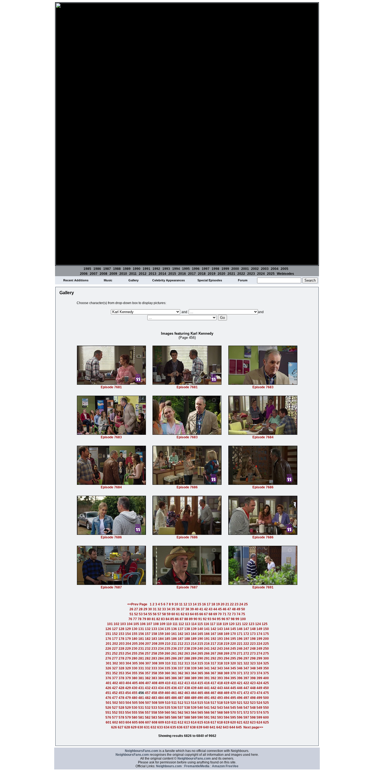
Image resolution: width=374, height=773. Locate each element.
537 (180, 708)
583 (154, 717)
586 (174, 717)
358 (154, 673)
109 (162, 624)
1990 (136, 269)
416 (207, 683)
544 (226, 708)
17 (209, 604)
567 (213, 712)
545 (233, 708)
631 (147, 727)
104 (130, 624)
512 (180, 703)
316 (207, 663)
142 (213, 629)
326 (108, 668)
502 (115, 703)
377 (115, 678)
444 (226, 688)
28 (141, 609)
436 (174, 688)
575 (266, 712)
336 (174, 668)
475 (266, 693)
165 (200, 634)
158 (154, 634)
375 (266, 673)
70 (220, 614)
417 (213, 683)
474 (259, 693)
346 (240, 668)
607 (148, 722)
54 (145, 614)
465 (200, 693)
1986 (97, 269)
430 (134, 688)
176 (108, 639)
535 (167, 708)
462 (180, 693)
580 (134, 717)
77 (135, 619)
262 (180, 653)
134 (161, 629)
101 (110, 624)
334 (161, 668)
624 (259, 722)
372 (246, 673)
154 (128, 634)
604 (128, 722)
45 (220, 609)
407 (148, 683)
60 (173, 614)
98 (233, 619)
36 (178, 609)
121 (238, 624)
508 (154, 703)
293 (220, 658)
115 (200, 624)
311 (174, 663)
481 (141, 698)
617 (213, 722)
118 (219, 624)
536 (174, 708)
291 (207, 658)
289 (194, 658)
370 (233, 673)
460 (167, 693)
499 (259, 698)
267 (213, 653)
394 (226, 678)
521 (240, 703)
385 (167, 678)
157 (148, 634)
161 (174, 634)
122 (245, 624)
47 (229, 609)
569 (226, 712)
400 (266, 678)
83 (163, 619)
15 (199, 604)
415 (200, 683)
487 (180, 698)
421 (240, 683)
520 (233, 703)
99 (237, 619)
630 (140, 727)
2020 (221, 274)
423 (253, 683)
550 (266, 708)
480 (134, 698)
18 (213, 604)
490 (200, 698)
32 (159, 609)
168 (220, 634)
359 (161, 673)
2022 (241, 274)
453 (121, 693)
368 (220, 673)
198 (253, 639)
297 (246, 658)
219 (226, 644)
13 (190, 604)
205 (135, 644)
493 (220, 698)
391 (207, 678)
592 (213, 717)
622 (246, 722)
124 (258, 624)
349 (259, 668)
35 (173, 609)
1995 (186, 269)
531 (141, 708)
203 (122, 644)
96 (223, 619)
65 (196, 614)
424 (259, 683)
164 (194, 634)
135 (167, 629)
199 (259, 639)
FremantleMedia (196, 766)
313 (187, 663)
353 (121, 673)
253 (121, 653)
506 (141, 703)
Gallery (133, 280)
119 (225, 624)
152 (115, 634)
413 (187, 683)
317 (213, 663)
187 (180, 639)
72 (229, 614)
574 (259, 712)
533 (154, 708)
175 (266, 634)
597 (246, 717)
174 (259, 634)
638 (193, 727)
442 (213, 688)
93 (209, 619)
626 (114, 727)
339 (194, 668)
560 (167, 712)
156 (141, 634)
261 (174, 653)
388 (187, 678)
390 (200, 678)
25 (246, 604)
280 (134, 658)
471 (240, 693)
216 (207, 644)
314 (194, 663)
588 (187, 717)
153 (121, 634)
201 (108, 644)
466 (207, 693)
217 (213, 644)
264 (194, 653)
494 (226, 698)
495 (233, 698)
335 (167, 668)
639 (199, 727)
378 (121, 678)
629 (134, 727)
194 (226, 639)
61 (178, 614)
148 (253, 629)
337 (180, 668)
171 (240, 634)
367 (213, 673)
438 (187, 688)
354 (128, 673)
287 (180, 658)
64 (192, 614)
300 (266, 658)
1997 (205, 269)
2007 (93, 274)
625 (266, 722)
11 (181, 604)
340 (200, 668)
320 (233, 663)
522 (246, 703)
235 (167, 649)
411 (174, 683)
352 (115, 673)
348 (253, 668)
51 (131, 614)
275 (266, 653)
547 (246, 708)
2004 (274, 269)
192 (213, 639)
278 (121, 658)
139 (194, 629)
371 (240, 673)
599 (259, 717)
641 (212, 727)
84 (167, 619)
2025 (271, 274)
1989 (127, 269)
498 (253, 698)
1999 (225, 269)
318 (220, 663)
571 (240, 712)
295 (233, 658)
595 (233, 717)
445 (233, 688)
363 (187, 673)
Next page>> (253, 727)
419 (226, 683)
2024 (261, 274)
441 (207, 688)
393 (220, 678)
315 (200, 663)
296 (240, 658)
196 (240, 639)
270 (233, 653)
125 (264, 624)
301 (108, 663)
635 (173, 727)
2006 (84, 274)
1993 (166, 269)
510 (168, 703)
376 (108, 678)
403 (122, 683)
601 (108, 722)
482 (148, 698)
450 (266, 688)
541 (207, 708)
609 (161, 722)
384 (161, 678)
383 (154, 678)
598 (253, 717)
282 (148, 658)
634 (166, 727)
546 (240, 708)
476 (108, 698)
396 (240, 678)
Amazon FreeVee (225, 766)
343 (220, 668)
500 (266, 698)
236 (174, 649)
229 (128, 649)
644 (232, 727)
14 (195, 604)
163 (187, 634)
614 (194, 722)
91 (200, 619)
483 (154, 698)
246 (240, 649)
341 (207, 668)
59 (169, 614)
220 (233, 644)
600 (266, 717)
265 (200, 653)
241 (207, 649)
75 (243, 614)
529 (128, 708)
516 (207, 703)
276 (108, 658)
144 (226, 629)
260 (167, 653)
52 (136, 614)
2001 (245, 269)
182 (148, 639)
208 (154, 644)
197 (246, 639)
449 (259, 688)
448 (253, 688)
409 (161, 683)
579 (128, 717)
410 (168, 683)
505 (135, 703)
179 (128, 639)
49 (238, 609)
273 (253, 653)
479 (128, 698)
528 (121, 708)
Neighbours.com (169, 766)
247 (246, 649)
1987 (107, 269)
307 (148, 663)
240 (200, 649)
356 (141, 673)
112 (181, 624)
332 (148, 668)
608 (154, 722)
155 (134, 634)
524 (259, 703)
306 (141, 663)
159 (161, 634)
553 (121, 712)
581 (141, 717)
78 (140, 619)
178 (121, 639)
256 (141, 653)
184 (161, 639)
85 (172, 619)
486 (174, 698)
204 (128, 644)
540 (200, 708)
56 (155, 614)
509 (161, 703)
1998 (215, 269)
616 (207, 722)
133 (154, 629)
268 (220, 653)
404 (128, 683)
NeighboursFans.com (141, 751)
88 (186, 619)
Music (108, 280)
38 (187, 609)
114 (194, 624)
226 (108, 649)
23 (236, 604)
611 (174, 722)
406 (141, 683)
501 (108, 703)
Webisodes (285, 274)
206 (141, 644)
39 (192, 609)
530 (134, 708)
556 (141, 712)
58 (164, 614)
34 (169, 609)
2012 (142, 274)
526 (108, 708)
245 (233, 649)
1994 (176, 269)
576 (108, 717)
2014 (162, 274)
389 (194, 678)
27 (136, 609)
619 (226, 722)
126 (108, 629)
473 (253, 693)
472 (246, 693)
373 (253, 673)
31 (155, 609)
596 (240, 717)
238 (187, 649)
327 (115, 668)
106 (143, 624)
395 (233, 678)
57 (159, 614)
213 (187, 644)
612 (180, 722)
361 (174, 673)
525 (266, 703)
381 (141, 678)
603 (122, 722)
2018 (202, 274)
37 (183, 609)
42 (206, 609)
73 (234, 614)
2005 (284, 269)
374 (259, 673)
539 (194, 708)
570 (233, 712)
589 (194, 717)
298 (253, 658)
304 (128, 663)
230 (134, 649)
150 (266, 629)
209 (161, 644)
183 (154, 639)
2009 (113, 274)
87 (181, 619)
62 (183, 614)
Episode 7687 (111, 587)
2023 (251, 274)
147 (246, 629)
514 (194, 703)
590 (200, 717)
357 (148, 673)
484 (161, 698)
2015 (172, 274)
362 (180, 673)
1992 (156, 269)
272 (246, 653)
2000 (235, 269)
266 (207, 653)
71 (224, 614)
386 (174, 678)
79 (144, 619)
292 (213, 658)
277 (115, 658)
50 (243, 609)
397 (246, 678)
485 (167, 698)
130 (134, 629)
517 (213, 703)
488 (187, 698)
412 (180, 683)
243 (220, 649)
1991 (146, 269)
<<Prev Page (137, 604)
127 (115, 629)
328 (121, 668)
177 (115, 639)
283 (154, 658)
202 (115, 644)
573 (253, 712)
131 (141, 629)
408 (154, 683)
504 (128, 703)
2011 (133, 274)
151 (108, 634)
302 (115, 663)
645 (239, 727)
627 (120, 727)
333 (154, 668)
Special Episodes (209, 280)
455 (134, 693)
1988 (117, 269)
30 (150, 609)
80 (149, 619)
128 (121, 629)
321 (240, 663)
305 (135, 663)
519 (226, 703)
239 (194, 649)
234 (161, 649)
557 (148, 712)
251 (108, 653)
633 (160, 727)
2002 (255, 269)
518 (220, 703)
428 (121, 688)
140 (200, 629)
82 (158, 619)
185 (167, 639)
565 (200, 712)
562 (180, 712)
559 (161, 712)
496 (240, 698)
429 (128, 688)
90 (195, 619)
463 (187, 693)
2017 (192, 274)
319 (226, 663)
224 (259, 644)
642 (219, 727)
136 (174, 629)
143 (220, 629)
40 (196, 609)
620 (233, 722)
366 (207, 673)
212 (180, 644)
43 (210, 609)
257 (148, 653)
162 (180, 634)
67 (206, 614)
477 (115, 698)
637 (186, 727)
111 (175, 624)
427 (115, 688)
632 (153, 727)
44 (215, 609)
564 (194, 712)
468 (220, 693)
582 (148, 717)
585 (167, 717)
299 (259, 658)
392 (213, 678)
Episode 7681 (111, 387)
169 (226, 634)
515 (200, 703)
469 (226, 693)
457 (148, 693)
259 (161, 653)
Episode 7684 (263, 437)
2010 (123, 274)
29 (145, 609)
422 (246, 683)
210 (168, 644)
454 (128, 693)
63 (187, 614)
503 (122, 703)
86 (177, 619)
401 (108, 683)
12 (185, 604)
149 (259, 629)
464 (194, 693)
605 (135, 722)
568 (220, 712)
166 (207, 634)
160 (167, 634)
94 (214, 619)
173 (253, 634)
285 (167, 658)
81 (154, 619)
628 (127, 727)
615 (200, 722)
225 (266, 644)
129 (128, 629)
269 (226, 653)
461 (174, 693)
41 (201, 609)
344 (226, 668)
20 (223, 604)
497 (246, 698)
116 (206, 624)
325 (266, 663)
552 (115, 712)
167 (213, 634)
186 (174, 639)
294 (226, 658)
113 (187, 624)
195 (233, 639)
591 (207, 717)
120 (232, 624)
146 (240, 629)
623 (253, 722)
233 (154, 649)
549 (259, 708)
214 (194, 644)
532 (148, 708)
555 (134, 712)
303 (122, 663)
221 (240, 644)
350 (266, 668)
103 (123, 624)
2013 (152, 274)
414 (194, 683)
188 (187, 639)
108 (156, 624)
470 (233, 693)
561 (174, 712)
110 (169, 624)
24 (241, 604)
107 (149, 624)
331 (141, 668)
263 (187, 653)
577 (115, 717)
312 (180, 663)
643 (226, 727)
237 (180, 649)
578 (121, 717)
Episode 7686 (187, 487)
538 (187, 708)
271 (240, 653)
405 (135, 683)
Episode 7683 (263, 387)
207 (148, 644)
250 (266, 649)
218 (220, 644)
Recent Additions (75, 280)
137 (180, 629)
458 (154, 693)
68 (210, 614)
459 (161, 693)
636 (180, 727)
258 (154, 653)
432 (148, 688)
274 (259, 653)
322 (246, 663)
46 (224, 609)
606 (141, 722)
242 (213, 649)
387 (180, 678)
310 (168, 663)
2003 (265, 269)
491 (207, 698)
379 (128, 678)
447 (246, 688)
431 (141, 688)
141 (207, 629)
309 (161, 663)
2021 (231, 274)
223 (253, 644)
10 (176, 604)
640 (206, 727)
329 (128, 668)
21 (227, 604)
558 (154, 712)
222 (246, 644)
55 (150, 614)
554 (128, 712)
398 (253, 678)
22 (232, 604)
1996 (196, 269)
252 (115, 653)
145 (233, 629)
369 (226, 673)
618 (220, 722)
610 (168, 722)
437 (180, 688)
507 (148, 703)
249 (259, 649)
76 (130, 619)
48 (234, 609)
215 (200, 644)
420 (233, 683)
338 (187, 668)
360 (167, 673)
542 (213, 708)
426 (108, 688)
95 (219, 619)
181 (141, 639)
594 (226, 717)
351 (108, 673)
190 (200, 639)
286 (174, 658)
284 (161, 658)
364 (194, 673)
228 (121, 649)
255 (134, 653)
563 (187, 712)
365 (200, 673)
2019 (211, 274)
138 (187, 629)
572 (246, 712)
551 (108, 712)
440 (200, 688)
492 (213, 698)
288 (187, 658)
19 (218, 604)
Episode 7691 (263, 587)
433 (154, 688)
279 (128, 658)
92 (205, 619)
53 (141, 614)
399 (259, 678)
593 (220, 717)
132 (148, 629)
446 (240, 688)
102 (116, 624)
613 (187, 722)
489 (194, 698)
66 (201, 614)
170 (233, 634)
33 (164, 609)
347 (246, 668)
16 (204, 604)
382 (148, 678)
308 (154, 663)
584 (161, 717)
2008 (103, 274)
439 (194, 688)
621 (240, 722)
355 (134, 673)
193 (220, 639)
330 (134, 668)
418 (220, 683)
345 (233, 668)
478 (121, 698)
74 (238, 614)
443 (220, 688)
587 (180, 717)
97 (228, 619)
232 (148, 649)
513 (187, 703)
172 (246, 634)
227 (115, 649)
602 (115, 722)
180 (134, 639)
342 (213, 668)
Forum (243, 280)
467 (213, 693)
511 (174, 703)
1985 (87, 269)
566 (207, 712)
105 (136, 624)
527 (115, 708)
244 (226, 649)
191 (207, 639)
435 (167, 688)
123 (251, 624)
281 (141, 658)
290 (200, 658)
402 (115, 683)
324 (259, 663)
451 (108, 693)
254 (128, 653)
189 (194, 639)
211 (174, 644)
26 (131, 609)
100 (243, 619)
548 (253, 708)
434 (161, 688)
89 (191, 619)
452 (115, 693)
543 (220, 708)
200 (266, 639)
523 (253, 703)
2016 (182, 274)
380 (134, 678)
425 (266, 683)
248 (253, 649)
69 (215, 614)
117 (212, 624)
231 (141, 649)
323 (253, 663)
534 (161, 708)
